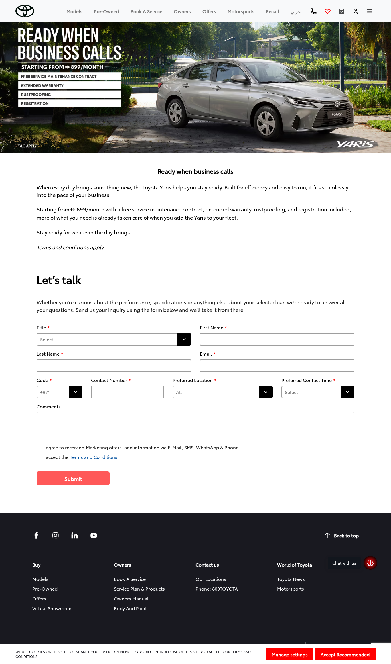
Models (74, 11)
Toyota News (291, 578)
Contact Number (109, 380)
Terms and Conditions (93, 456)
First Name (211, 327)
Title (41, 327)
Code (42, 380)
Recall (272, 11)
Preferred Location (193, 380)
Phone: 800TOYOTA (217, 588)
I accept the (80, 456)
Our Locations (211, 578)
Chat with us (344, 563)
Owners (182, 11)
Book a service (146, 11)
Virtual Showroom (52, 608)
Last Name (48, 353)
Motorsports (241, 11)
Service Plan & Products (139, 588)
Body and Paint (130, 608)
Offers (209, 11)
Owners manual (131, 598)
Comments (49, 406)
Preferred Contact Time (306, 380)
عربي (296, 11)
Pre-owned (106, 11)
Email (206, 353)
